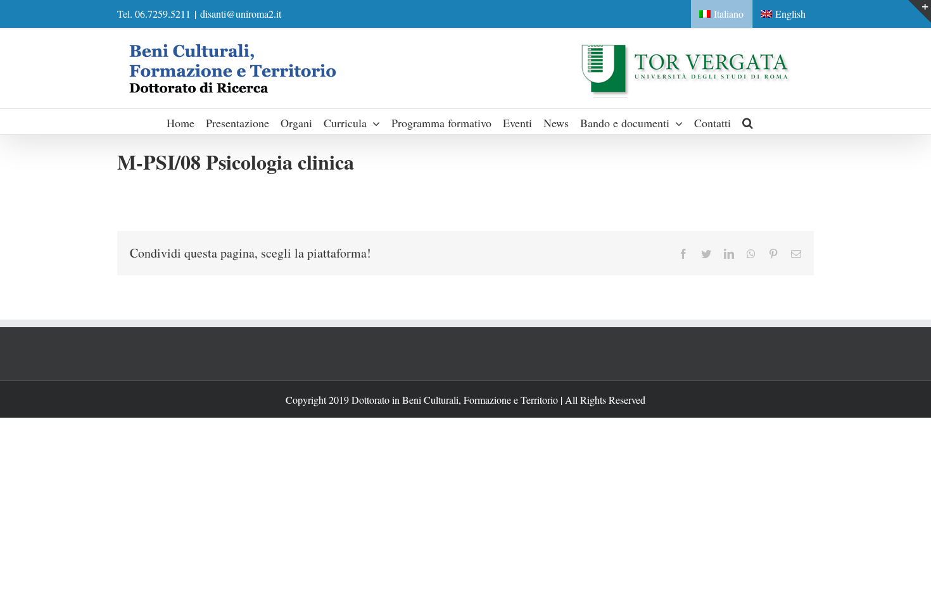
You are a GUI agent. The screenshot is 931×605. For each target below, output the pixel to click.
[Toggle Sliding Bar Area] (919, 11)
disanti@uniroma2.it (240, 13)
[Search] (748, 121)
